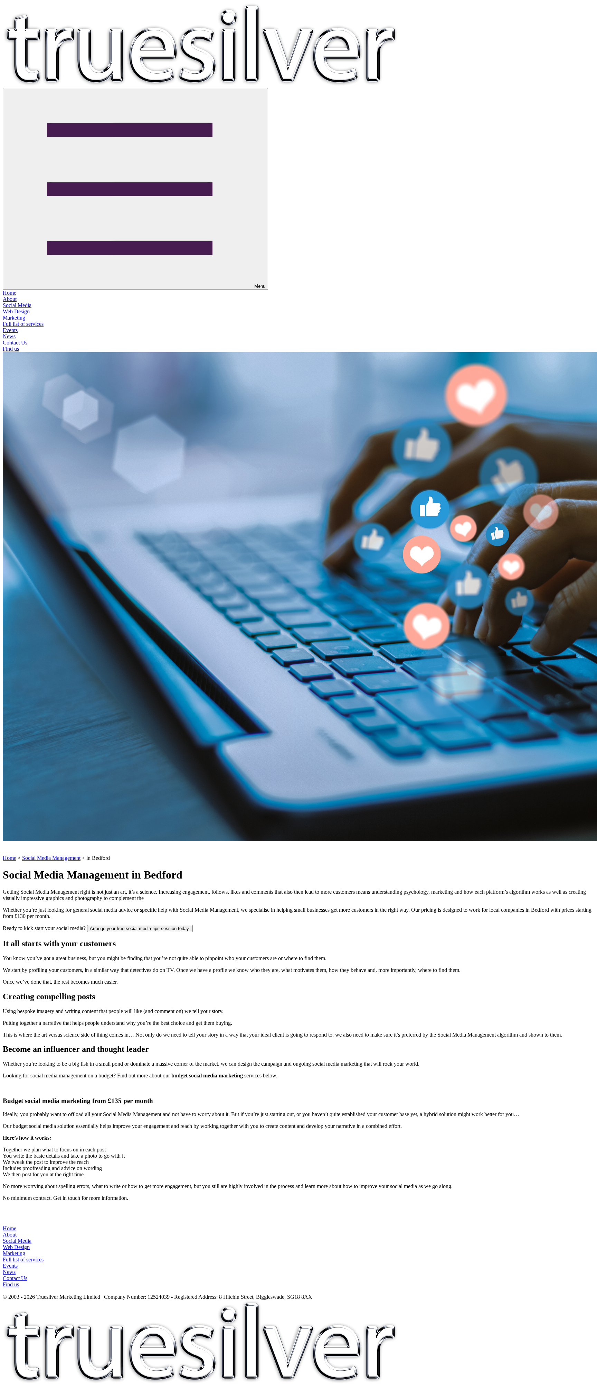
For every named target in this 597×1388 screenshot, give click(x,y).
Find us (11, 349)
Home (9, 293)
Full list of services (23, 324)
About (10, 299)
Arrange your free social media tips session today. (140, 928)
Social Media (17, 305)
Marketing (14, 318)
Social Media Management (51, 858)
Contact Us (15, 343)
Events (10, 330)
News (9, 336)
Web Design (16, 311)
